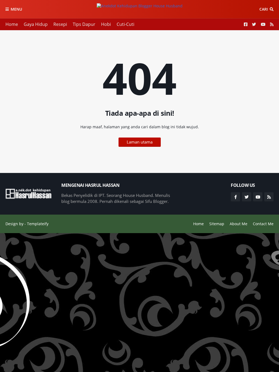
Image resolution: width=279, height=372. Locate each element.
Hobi (106, 24)
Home (11, 24)
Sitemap (216, 223)
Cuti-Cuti (125, 24)
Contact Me (263, 223)
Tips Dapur (84, 24)
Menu (16, 9)
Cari (263, 9)
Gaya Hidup (36, 24)
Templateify (37, 223)
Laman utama (140, 142)
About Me (238, 223)
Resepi (60, 24)
